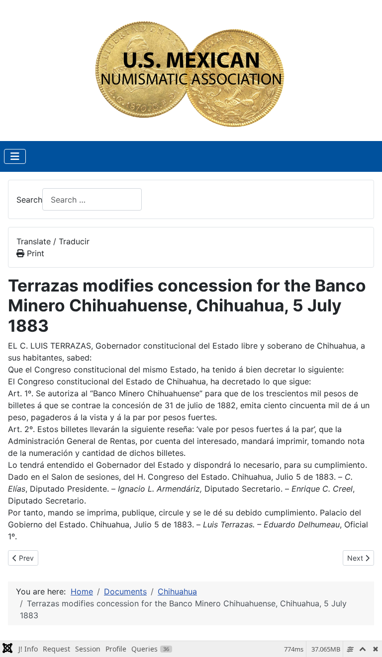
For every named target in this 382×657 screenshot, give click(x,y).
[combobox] (92, 199)
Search (29, 200)
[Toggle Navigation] (15, 156)
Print (34, 253)
